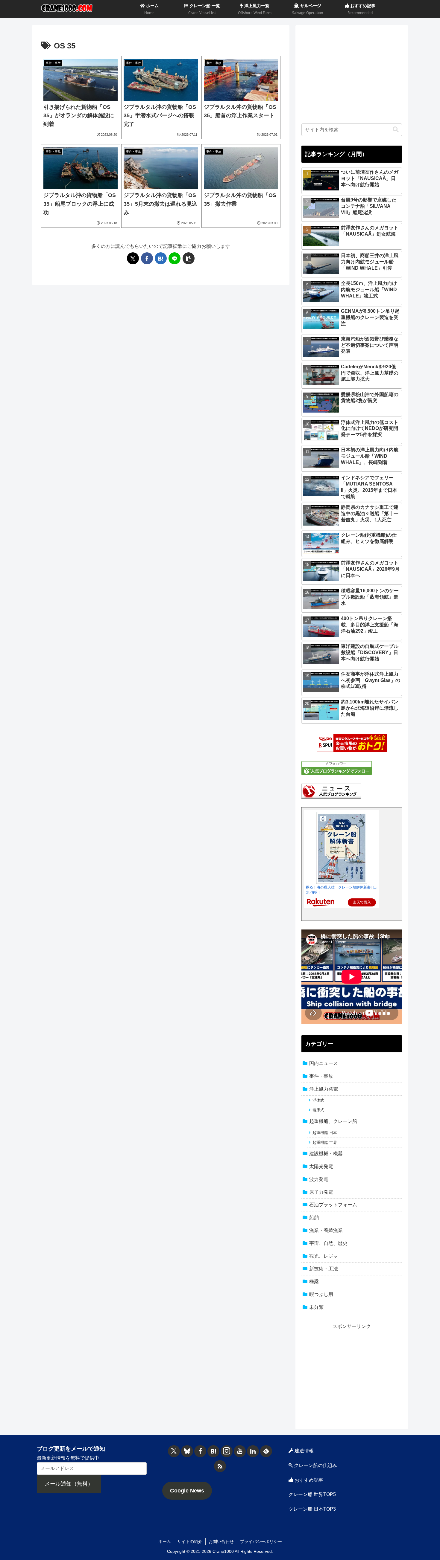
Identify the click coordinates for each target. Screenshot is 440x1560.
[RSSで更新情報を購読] (220, 1466)
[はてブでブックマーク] (161, 258)
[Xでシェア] (133, 258)
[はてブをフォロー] (213, 1451)
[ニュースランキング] (331, 790)
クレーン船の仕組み (315, 1465)
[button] (189, 258)
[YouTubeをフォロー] (240, 1451)
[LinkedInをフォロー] (253, 1451)
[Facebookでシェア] (147, 258)
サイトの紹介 (189, 1541)
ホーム (164, 1541)
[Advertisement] (351, 73)
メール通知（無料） (69, 1484)
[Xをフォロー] (174, 1451)
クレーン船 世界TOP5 (312, 1494)
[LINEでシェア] (174, 258)
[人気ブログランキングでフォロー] (336, 767)
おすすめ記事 (308, 1480)
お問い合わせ (221, 1541)
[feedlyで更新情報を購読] (266, 1451)
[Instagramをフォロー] (227, 1451)
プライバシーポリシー (261, 1541)
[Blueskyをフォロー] (187, 1451)
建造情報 (303, 1450)
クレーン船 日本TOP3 (312, 1509)
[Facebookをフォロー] (200, 1451)
